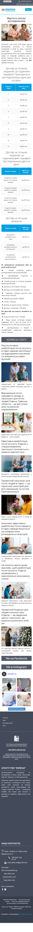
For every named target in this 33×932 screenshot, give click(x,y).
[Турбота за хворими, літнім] (9, 699)
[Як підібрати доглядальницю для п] (24, 685)
